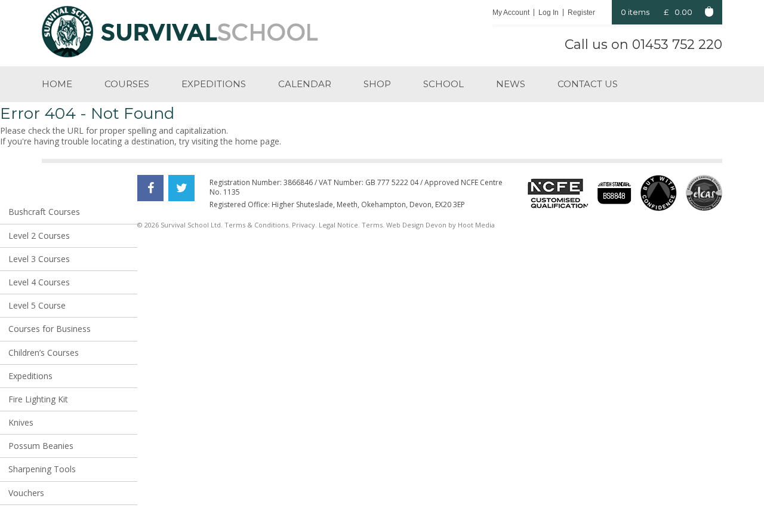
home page (257, 141)
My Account (510, 12)
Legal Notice (338, 224)
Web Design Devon (416, 224)
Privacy (303, 224)
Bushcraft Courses (44, 211)
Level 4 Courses (39, 282)
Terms (372, 224)
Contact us (587, 84)
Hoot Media (476, 224)
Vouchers (26, 492)
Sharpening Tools (42, 469)
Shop (377, 84)
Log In (548, 12)
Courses (126, 84)
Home (57, 84)
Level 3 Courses (39, 258)
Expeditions (213, 84)
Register (581, 12)
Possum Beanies (40, 445)
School (443, 84)
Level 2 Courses (39, 235)
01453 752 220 (677, 44)
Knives (20, 422)
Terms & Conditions (256, 224)
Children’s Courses (43, 352)
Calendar (304, 84)
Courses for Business (49, 328)
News (510, 84)
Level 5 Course (37, 305)
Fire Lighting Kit (38, 399)
